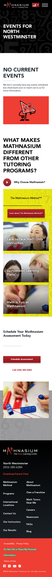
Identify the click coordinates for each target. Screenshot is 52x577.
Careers (30, 510)
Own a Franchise (35, 492)
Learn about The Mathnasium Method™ (26, 213)
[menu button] (35, 5)
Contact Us (9, 513)
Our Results (9, 530)
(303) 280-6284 (12, 467)
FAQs (29, 524)
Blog (28, 531)
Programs (8, 494)
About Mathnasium (33, 484)
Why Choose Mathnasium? (29, 182)
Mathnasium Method (10, 484)
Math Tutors (33, 501)
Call (22, 370)
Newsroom (32, 517)
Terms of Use (10, 561)
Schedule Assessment (22, 359)
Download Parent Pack (15, 474)
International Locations (10, 503)
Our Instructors (12, 522)
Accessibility (9, 544)
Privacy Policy (22, 544)
